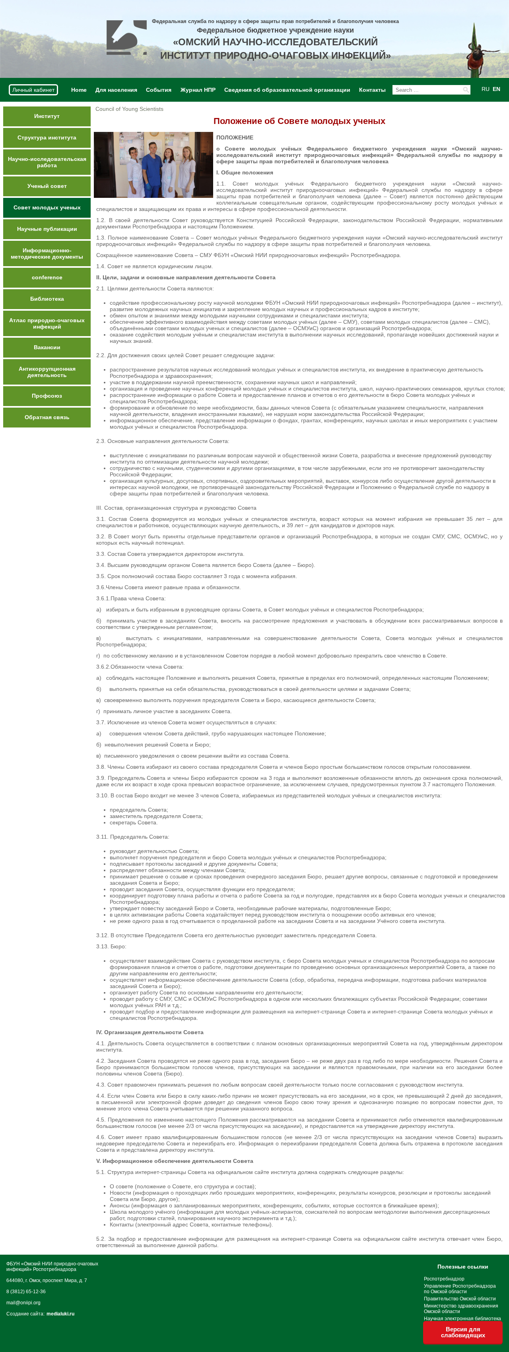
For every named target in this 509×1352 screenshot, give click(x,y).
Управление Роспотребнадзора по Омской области (460, 1288)
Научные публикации (47, 229)
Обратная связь (47, 417)
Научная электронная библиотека (462, 1318)
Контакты (372, 90)
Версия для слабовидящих (463, 1332)
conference (47, 277)
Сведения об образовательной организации (287, 90)
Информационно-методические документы (47, 253)
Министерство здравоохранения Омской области (461, 1308)
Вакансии (47, 347)
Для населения (116, 90)
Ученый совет (47, 186)
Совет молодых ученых (47, 207)
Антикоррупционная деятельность (47, 372)
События (158, 90)
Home (79, 90)
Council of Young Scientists (129, 109)
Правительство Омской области (460, 1299)
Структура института (46, 137)
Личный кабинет (33, 90)
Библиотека (47, 299)
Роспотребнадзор (444, 1279)
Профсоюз (47, 396)
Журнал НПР (198, 90)
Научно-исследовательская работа (47, 162)
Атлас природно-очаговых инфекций (47, 323)
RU (486, 89)
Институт (47, 116)
